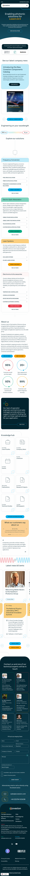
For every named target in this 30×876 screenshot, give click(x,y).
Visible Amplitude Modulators (11, 221)
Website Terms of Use (20, 859)
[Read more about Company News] (27, 453)
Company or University (7, 752)
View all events (15, 648)
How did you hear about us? (6, 765)
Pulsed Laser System (9, 261)
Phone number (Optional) (7, 746)
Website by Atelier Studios (15, 873)
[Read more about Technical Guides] (12, 510)
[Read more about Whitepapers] (27, 510)
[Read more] (24, 601)
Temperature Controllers (10, 292)
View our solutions (15, 31)
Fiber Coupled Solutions (10, 181)
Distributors (19, 822)
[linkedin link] (12, 845)
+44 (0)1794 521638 (20, 838)
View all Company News (15, 119)
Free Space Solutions (9, 178)
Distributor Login (24, 2)
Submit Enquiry (15, 780)
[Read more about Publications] (12, 491)
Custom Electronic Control (11, 302)
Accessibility (4, 861)
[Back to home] (6, 5)
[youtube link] (16, 845)
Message (4, 757)
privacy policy (12, 775)
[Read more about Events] (12, 472)
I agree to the (9, 775)
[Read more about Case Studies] (12, 453)
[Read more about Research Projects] (27, 491)
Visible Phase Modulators (10, 218)
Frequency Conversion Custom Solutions (12, 185)
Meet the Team (19, 356)
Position (18, 752)
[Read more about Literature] (27, 472)
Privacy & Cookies (5, 859)
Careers (17, 819)
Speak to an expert (15, 190)
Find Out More (15, 193)
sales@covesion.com (6, 838)
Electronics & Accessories (7, 821)
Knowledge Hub (19, 817)
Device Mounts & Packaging (11, 299)
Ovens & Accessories (9, 296)
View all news (15, 644)
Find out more (6, 356)
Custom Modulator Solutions (11, 227)
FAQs (17, 815)
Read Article (14, 85)
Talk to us (21, 425)
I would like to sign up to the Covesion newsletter (14, 773)
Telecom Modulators (9, 224)
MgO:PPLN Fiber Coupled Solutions (7, 818)
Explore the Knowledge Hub (15, 517)
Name (3, 741)
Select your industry (19, 744)
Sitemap (17, 861)
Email (17, 741)
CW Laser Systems (8, 257)
